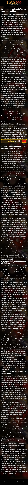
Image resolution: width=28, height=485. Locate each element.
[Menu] (26, 3)
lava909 (3, 151)
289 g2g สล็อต (12, 473)
